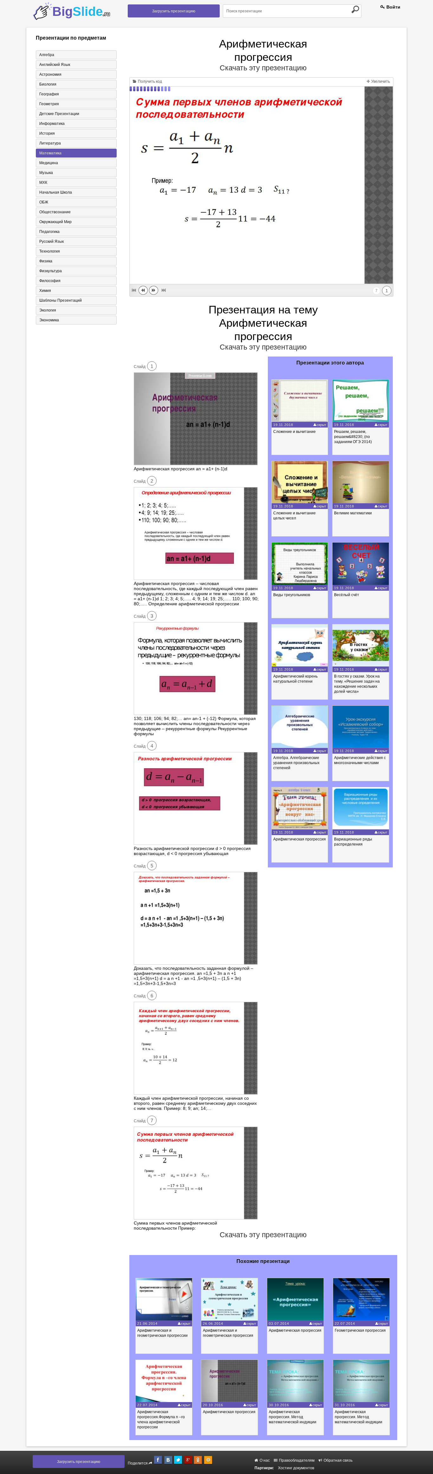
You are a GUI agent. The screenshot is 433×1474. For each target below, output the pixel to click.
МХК (43, 182)
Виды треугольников (291, 595)
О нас (264, 1460)
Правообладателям (296, 1460)
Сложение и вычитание (294, 431)
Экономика (49, 320)
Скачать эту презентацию (263, 68)
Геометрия (49, 104)
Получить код (149, 81)
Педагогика (49, 231)
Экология (47, 310)
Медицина (48, 163)
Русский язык (51, 241)
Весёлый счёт (346, 595)
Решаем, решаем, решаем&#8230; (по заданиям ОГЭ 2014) (353, 436)
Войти (392, 7)
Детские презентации (59, 114)
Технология (49, 251)
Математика (50, 153)
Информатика (52, 123)
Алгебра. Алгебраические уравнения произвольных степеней (296, 763)
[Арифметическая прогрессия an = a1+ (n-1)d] (196, 463)
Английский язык (54, 64)
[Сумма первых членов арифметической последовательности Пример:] (196, 1217)
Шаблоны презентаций (60, 300)
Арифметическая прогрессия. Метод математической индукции (292, 1417)
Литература (50, 143)
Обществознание (55, 212)
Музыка (46, 173)
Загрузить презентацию (173, 11)
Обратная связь (337, 1460)
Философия (50, 281)
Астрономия (50, 74)
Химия (45, 290)
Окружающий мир (55, 222)
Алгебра (46, 55)
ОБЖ (43, 202)
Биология (47, 84)
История (47, 133)
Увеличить (380, 81)
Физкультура (50, 271)
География (49, 94)
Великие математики (353, 513)
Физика (45, 261)
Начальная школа (55, 192)
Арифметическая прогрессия (299, 839)
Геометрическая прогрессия (360, 1330)
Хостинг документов (296, 1468)
